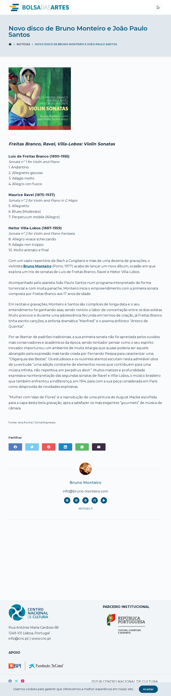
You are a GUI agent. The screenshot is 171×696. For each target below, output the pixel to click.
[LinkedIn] (65, 447)
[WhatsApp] (82, 447)
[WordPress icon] (85, 500)
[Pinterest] (48, 447)
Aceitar (148, 689)
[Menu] (158, 7)
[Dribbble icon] (76, 500)
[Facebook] (15, 447)
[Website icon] (67, 500)
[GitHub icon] (95, 500)
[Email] (99, 447)
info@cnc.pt (19, 639)
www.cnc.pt (41, 639)
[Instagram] (22, 681)
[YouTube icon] (104, 500)
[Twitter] (32, 447)
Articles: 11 (86, 508)
